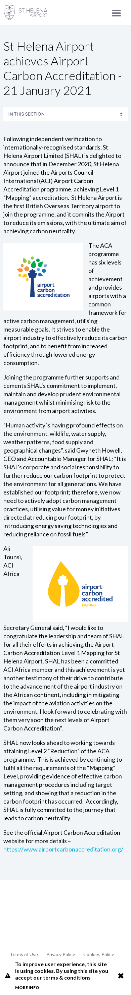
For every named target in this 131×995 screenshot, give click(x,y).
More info (27, 987)
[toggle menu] (116, 12)
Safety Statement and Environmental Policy (57, 129)
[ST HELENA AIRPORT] (25, 12)
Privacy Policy (60, 954)
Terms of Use (24, 954)
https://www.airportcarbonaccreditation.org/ (63, 849)
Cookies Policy (98, 954)
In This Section (26, 114)
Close (121, 975)
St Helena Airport (65, 915)
